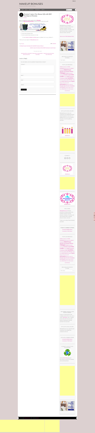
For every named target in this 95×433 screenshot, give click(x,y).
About (43, 9)
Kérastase (72, 76)
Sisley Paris (65, 85)
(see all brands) (67, 90)
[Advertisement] (67, 100)
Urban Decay (64, 88)
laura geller (64, 79)
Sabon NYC (71, 84)
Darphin (67, 73)
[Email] (94, 215)
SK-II (69, 85)
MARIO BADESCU (65, 81)
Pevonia (25, 17)
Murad (70, 81)
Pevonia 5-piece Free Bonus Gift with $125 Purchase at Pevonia (38, 15)
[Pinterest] (94, 214)
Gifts (26, 9)
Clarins (71, 71)
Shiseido (61, 85)
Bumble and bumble (64, 71)
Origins (73, 81)
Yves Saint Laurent (70, 88)
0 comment (54, 43)
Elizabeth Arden (67, 74)
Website (22, 84)
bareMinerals (62, 68)
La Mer (65, 78)
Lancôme (70, 78)
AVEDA (68, 66)
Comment (23, 64)
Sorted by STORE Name (67, 231)
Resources (31, 9)
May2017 (21, 15)
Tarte (69, 87)
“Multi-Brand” (65, 317)
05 (21, 14)
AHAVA (61, 66)
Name (22, 75)
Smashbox (72, 85)
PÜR (66, 84)
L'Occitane (62, 78)
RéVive (69, 84)
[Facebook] (94, 213)
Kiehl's (68, 76)
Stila (60, 87)
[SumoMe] (94, 220)
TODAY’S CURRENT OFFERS (30, 37)
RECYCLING (65, 357)
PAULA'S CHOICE (62, 82)
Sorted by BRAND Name (67, 229)
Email (22, 80)
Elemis (70, 73)
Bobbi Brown (67, 70)
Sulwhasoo (66, 87)
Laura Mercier (69, 79)
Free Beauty (37, 9)
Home (23, 9)
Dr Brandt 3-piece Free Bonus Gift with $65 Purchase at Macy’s (32, 45)
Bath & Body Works (68, 68)
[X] (94, 218)
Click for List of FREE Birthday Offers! (67, 36)
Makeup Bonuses (31, 3)
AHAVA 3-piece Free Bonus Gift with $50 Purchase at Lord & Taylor (42, 47)
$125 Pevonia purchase (29, 21)
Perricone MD (67, 82)
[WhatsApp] (94, 217)
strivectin (63, 87)
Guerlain (65, 76)
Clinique (62, 73)
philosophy (63, 84)
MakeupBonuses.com (34, 39)
